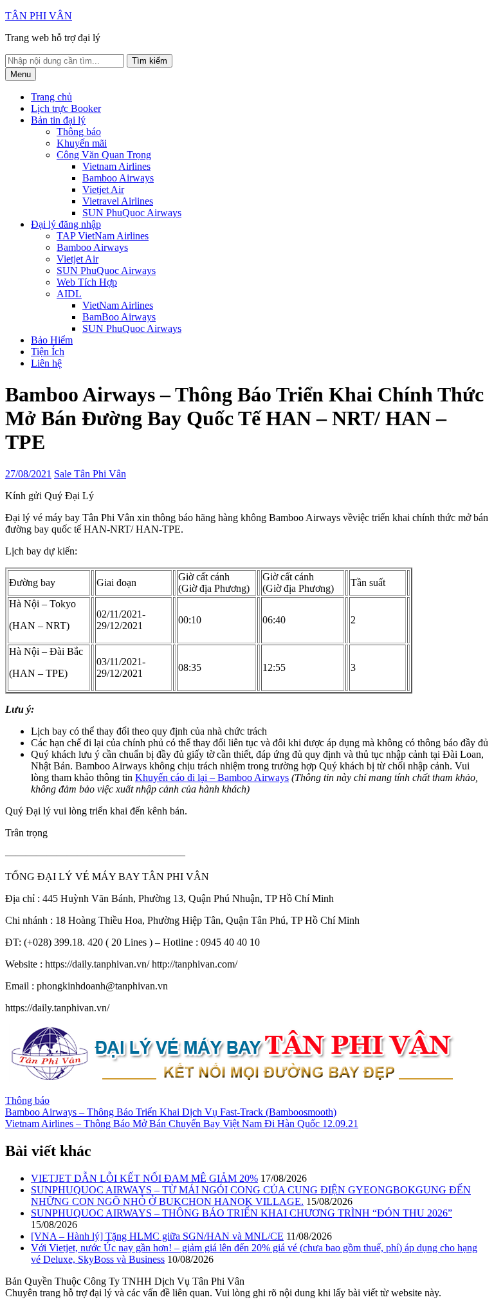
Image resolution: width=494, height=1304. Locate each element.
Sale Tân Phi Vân (90, 473)
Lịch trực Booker (66, 108)
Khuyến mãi (82, 143)
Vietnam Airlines (116, 166)
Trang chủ (51, 96)
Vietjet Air (103, 189)
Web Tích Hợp (87, 282)
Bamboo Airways (118, 177)
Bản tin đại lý (58, 120)
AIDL (69, 293)
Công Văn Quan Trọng (104, 154)
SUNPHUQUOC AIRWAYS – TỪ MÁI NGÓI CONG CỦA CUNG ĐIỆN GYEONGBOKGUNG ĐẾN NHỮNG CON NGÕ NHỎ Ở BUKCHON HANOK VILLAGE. (251, 1195)
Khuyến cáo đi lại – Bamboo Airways (212, 777)
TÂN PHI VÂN (38, 15)
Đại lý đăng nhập (66, 224)
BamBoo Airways (119, 316)
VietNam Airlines (117, 305)
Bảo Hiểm (52, 340)
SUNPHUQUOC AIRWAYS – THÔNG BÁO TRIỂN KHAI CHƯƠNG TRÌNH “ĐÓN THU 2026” (241, 1213)
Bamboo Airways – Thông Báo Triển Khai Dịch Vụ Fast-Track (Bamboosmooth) (170, 1112)
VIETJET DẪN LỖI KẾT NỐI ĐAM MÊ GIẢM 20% (144, 1178)
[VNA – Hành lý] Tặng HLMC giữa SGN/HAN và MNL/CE (157, 1236)
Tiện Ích (47, 351)
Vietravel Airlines (117, 201)
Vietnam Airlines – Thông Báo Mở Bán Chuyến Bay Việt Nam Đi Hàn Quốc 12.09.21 (181, 1123)
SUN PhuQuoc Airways (131, 212)
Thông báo (79, 131)
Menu (20, 74)
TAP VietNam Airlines (103, 235)
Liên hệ (46, 363)
